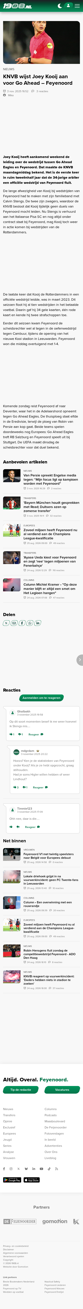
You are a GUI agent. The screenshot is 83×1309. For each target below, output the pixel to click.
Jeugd (7, 1139)
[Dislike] (18, 827)
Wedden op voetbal (13, 1292)
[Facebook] (22, 623)
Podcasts (51, 1115)
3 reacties (42, 91)
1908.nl (17, 6)
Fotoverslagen (54, 1133)
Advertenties (53, 1146)
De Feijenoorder (56, 1127)
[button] (46, 713)
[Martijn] (16, 752)
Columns (51, 1109)
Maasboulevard (55, 1121)
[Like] (11, 827)
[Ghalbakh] (12, 713)
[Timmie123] (12, 810)
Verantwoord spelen (13, 1256)
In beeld (50, 1139)
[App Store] (32, 1179)
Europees (9, 1133)
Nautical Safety (52, 1281)
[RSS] (58, 1168)
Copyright (8, 1260)
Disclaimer (8, 1249)
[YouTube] (43, 1168)
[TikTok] (51, 1168)
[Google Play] (12, 1179)
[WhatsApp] (30, 623)
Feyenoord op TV (12, 1288)
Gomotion (23, 1266)
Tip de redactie (20, 1090)
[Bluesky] (28, 1168)
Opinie (7, 1121)
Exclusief (9, 1127)
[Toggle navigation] (77, 6)
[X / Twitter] (6, 623)
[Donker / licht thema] (60, 6)
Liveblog (50, 1158)
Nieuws (8, 1109)
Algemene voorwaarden (15, 1253)
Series (7, 1146)
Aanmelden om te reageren (41, 698)
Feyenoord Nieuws (54, 1288)
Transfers (9, 1115)
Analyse (8, 1152)
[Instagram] (12, 1168)
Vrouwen (9, 1158)
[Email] (14, 623)
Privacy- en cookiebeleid (16, 1246)
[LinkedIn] (38, 623)
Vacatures (62, 1090)
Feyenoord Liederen (55, 1285)
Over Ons (51, 1152)
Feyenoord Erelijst (54, 1292)
